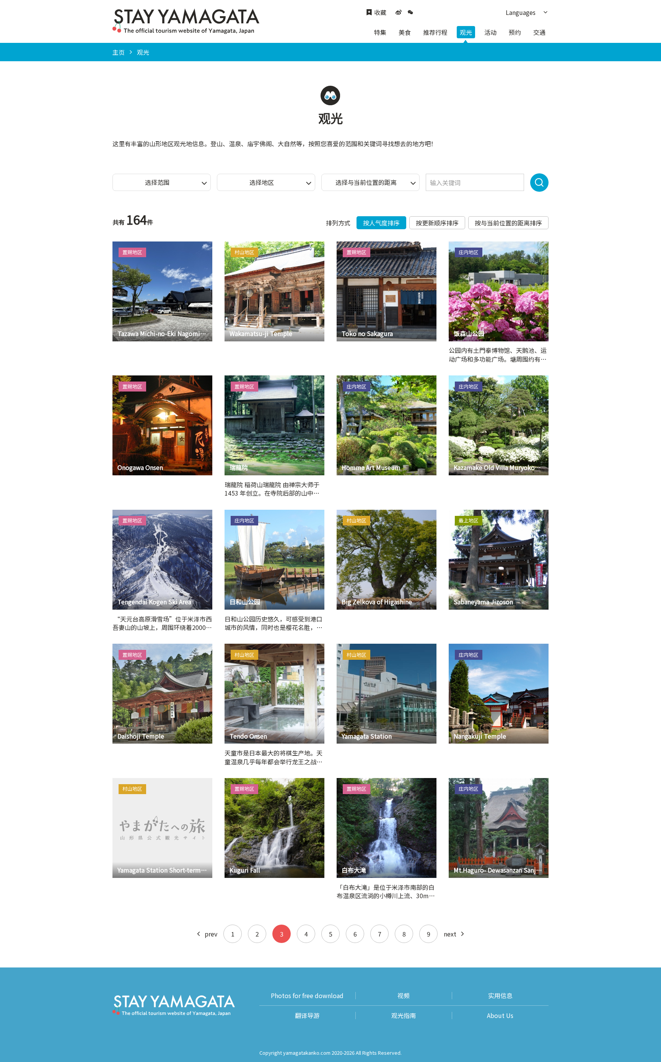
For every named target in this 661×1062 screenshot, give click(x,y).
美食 (405, 32)
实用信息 (500, 995)
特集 (380, 32)
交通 (539, 32)
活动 (490, 32)
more (120, 245)
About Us (500, 1015)
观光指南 (403, 1015)
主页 (118, 52)
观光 (466, 32)
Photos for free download (307, 995)
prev (211, 934)
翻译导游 (307, 1015)
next (450, 934)
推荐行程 (435, 32)
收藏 (380, 12)
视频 (403, 995)
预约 (515, 32)
